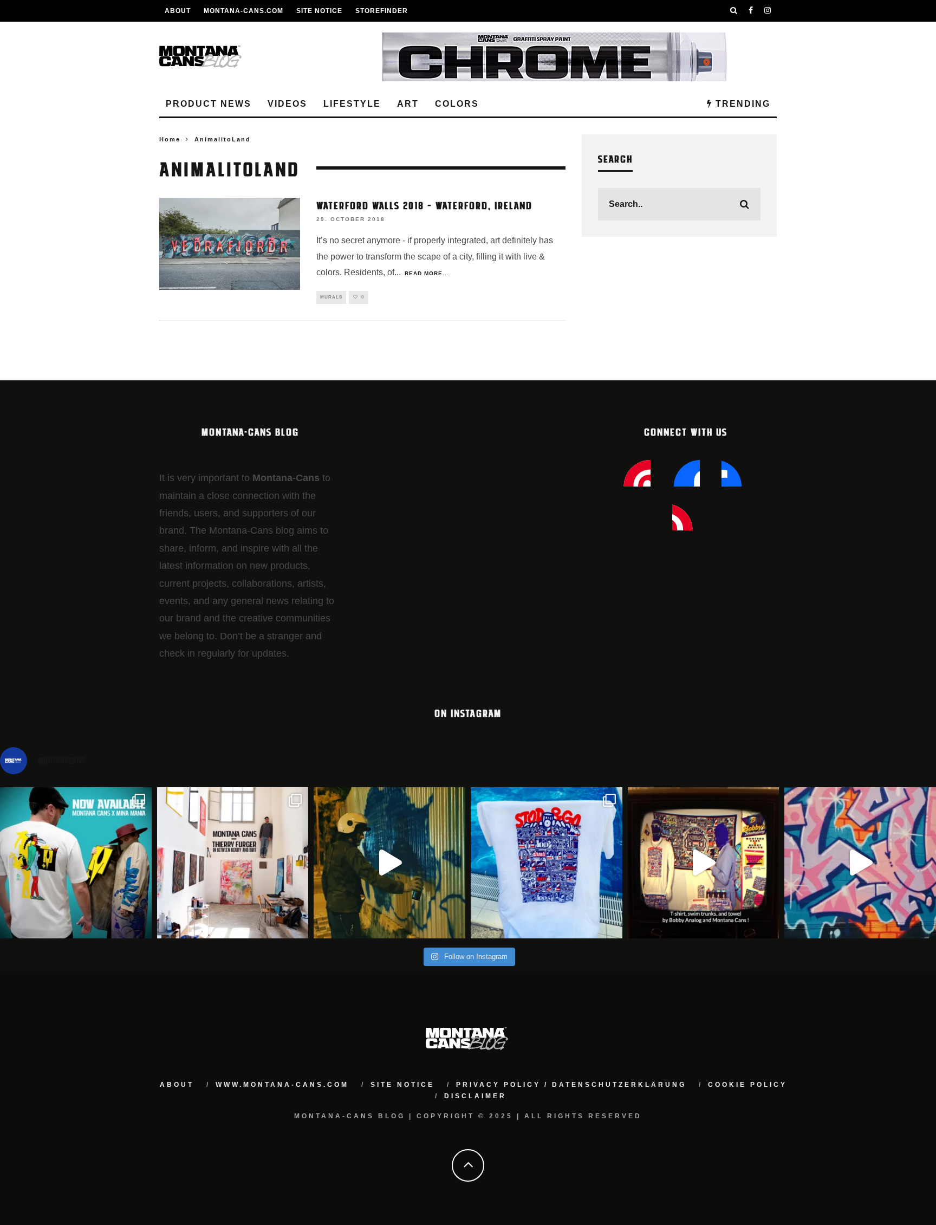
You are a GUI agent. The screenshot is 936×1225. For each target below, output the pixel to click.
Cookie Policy (747, 1084)
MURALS (331, 297)
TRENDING (741, 103)
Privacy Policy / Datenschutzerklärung (571, 1084)
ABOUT (178, 11)
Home (169, 139)
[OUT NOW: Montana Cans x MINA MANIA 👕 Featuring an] (76, 863)
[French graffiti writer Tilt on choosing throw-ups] (389, 863)
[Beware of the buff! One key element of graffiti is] (233, 863)
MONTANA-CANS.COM (243, 11)
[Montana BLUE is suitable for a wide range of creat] (860, 863)
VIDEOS (287, 103)
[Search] (734, 11)
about (177, 1084)
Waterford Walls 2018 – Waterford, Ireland (424, 204)
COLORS (457, 103)
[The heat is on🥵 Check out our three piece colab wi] (546, 863)
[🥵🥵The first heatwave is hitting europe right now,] (703, 863)
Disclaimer (475, 1096)
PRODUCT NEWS (208, 103)
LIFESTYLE (352, 103)
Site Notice (319, 11)
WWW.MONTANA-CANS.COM (282, 1084)
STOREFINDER (381, 11)
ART (408, 103)
